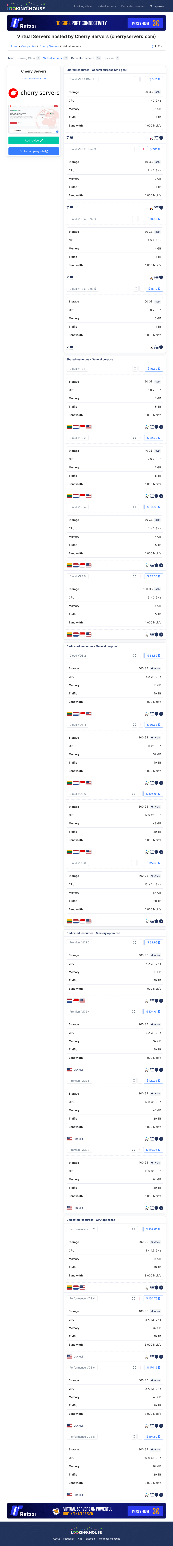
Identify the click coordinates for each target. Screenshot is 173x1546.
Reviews (111, 58)
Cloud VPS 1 (77, 368)
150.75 (153, 1149)
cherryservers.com (34, 78)
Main (11, 58)
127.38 (153, 863)
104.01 (153, 794)
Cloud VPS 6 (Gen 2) (82, 288)
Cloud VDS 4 (77, 724)
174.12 (153, 1367)
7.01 (154, 149)
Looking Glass (83, 6)
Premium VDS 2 (79, 942)
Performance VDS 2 (82, 1229)
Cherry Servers (49, 46)
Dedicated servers (132, 6)
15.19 (154, 288)
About (56, 1538)
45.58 (153, 576)
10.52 (153, 219)
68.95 (153, 942)
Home (13, 46)
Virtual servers (107, 6)
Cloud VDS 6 (77, 794)
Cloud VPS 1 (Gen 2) (82, 79)
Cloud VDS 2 (77, 655)
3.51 (154, 79)
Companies (157, 6)
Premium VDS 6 (79, 1080)
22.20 (153, 438)
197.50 (153, 1436)
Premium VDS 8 (79, 1149)
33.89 (153, 507)
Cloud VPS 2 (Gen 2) (82, 149)
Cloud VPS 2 (77, 438)
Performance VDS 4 (82, 1298)
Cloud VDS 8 (77, 863)
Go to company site (32, 151)
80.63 (153, 724)
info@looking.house (109, 1538)
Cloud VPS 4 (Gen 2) (82, 219)
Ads (80, 1538)
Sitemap (90, 1538)
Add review (32, 140)
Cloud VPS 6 (77, 576)
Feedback (68, 1538)
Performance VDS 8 (82, 1436)
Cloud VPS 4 (77, 507)
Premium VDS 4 (79, 1011)
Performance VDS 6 (82, 1367)
